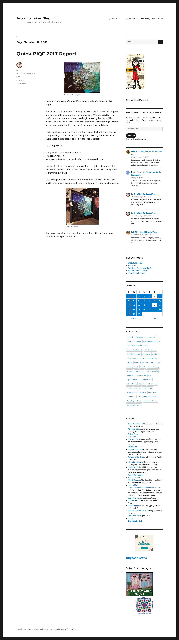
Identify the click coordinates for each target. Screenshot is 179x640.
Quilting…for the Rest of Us (138, 511)
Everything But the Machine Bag (140, 268)
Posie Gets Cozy (134, 498)
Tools (154, 397)
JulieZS (134, 151)
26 (149, 309)
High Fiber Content (135, 462)
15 (129, 305)
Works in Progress (134, 405)
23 (134, 309)
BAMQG (130, 341)
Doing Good (132, 358)
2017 (18, 77)
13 (154, 301)
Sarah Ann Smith (134, 516)
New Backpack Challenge (137, 271)
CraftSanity (132, 447)
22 (129, 309)
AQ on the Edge (134, 429)
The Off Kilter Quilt (135, 521)
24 (139, 309)
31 (139, 314)
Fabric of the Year (141, 363)
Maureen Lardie (134, 478)
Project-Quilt (132, 392)
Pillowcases (152, 384)
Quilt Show (20, 80)
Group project (132, 367)
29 (129, 314)
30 (134, 314)
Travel (139, 401)
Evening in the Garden (136, 457)
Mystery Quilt (132, 380)
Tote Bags (131, 401)
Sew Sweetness (144, 397)
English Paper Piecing (148, 358)
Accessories (151, 337)
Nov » (155, 318)
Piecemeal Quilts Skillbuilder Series (141, 488)
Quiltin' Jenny (133, 506)
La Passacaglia (152, 371)
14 (160, 301)
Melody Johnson (134, 480)
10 (139, 301)
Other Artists (132, 384)
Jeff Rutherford (134, 467)
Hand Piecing (153, 367)
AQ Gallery (112, 19)
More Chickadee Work (146, 194)
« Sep (133, 318)
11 (144, 301)
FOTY (152, 363)
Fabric (129, 363)
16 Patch (130, 337)
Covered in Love (134, 439)
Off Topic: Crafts (146, 380)
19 (149, 305)
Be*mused (132, 437)
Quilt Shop (152, 392)
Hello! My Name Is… (150, 19)
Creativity (146, 354)
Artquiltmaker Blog (33, 18)
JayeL (18, 70)
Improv (130, 371)
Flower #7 (132, 266)
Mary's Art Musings (135, 475)
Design (155, 354)
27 (155, 309)
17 (139, 305)
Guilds (142, 367)
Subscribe (131, 136)
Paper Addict (133, 485)
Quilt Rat (131, 501)
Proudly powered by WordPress (66, 629)
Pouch (129, 388)
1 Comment (21, 84)
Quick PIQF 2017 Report (46, 54)
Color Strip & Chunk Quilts (137, 346)
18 (144, 305)
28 (160, 309)
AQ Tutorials (129, 19)
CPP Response (150, 350)
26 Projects (140, 337)
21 (160, 305)
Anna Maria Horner (135, 424)
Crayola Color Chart (135, 449)
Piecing (142, 384)
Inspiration (139, 371)
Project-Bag (147, 388)
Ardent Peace (133, 434)
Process (137, 388)
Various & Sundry (150, 401)
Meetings (130, 375)
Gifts (158, 363)
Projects (143, 392)
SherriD (131, 518)
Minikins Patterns (144, 375)
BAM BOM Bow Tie (135, 263)
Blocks (138, 341)
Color (158, 341)
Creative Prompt (133, 354)
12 (149, 301)
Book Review (148, 341)
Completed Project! (134, 350)
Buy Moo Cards (136, 558)
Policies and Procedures (42, 629)
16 (134, 305)
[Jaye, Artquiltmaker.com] (144, 71)
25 (144, 309)
